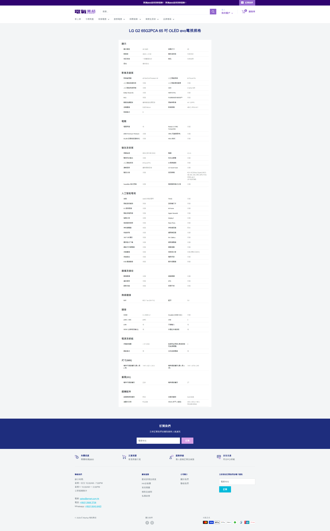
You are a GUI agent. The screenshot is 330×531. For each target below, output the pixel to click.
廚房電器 (118, 19)
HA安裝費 (146, 483)
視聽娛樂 (133, 19)
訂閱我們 (249, 3)
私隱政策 (146, 496)
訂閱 (187, 441)
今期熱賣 (89, 19)
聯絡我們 (184, 483)
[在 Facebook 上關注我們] (147, 522)
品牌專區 (167, 19)
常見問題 (146, 488)
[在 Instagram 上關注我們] (152, 522)
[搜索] (213, 11)
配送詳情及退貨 (149, 479)
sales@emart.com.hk (89, 498)
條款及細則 (147, 492)
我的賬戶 (226, 13)
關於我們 (184, 479)
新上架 (78, 19)
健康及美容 (151, 19)
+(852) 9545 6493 (93, 506)
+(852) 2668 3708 (88, 502)
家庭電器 (102, 19)
